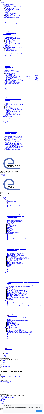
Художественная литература (12, 203)
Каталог (6, 200)
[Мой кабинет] (1, 195)
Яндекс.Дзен (5, 362)
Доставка (2, 401)
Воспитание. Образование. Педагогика (15, 302)
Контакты (2, 398)
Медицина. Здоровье (11, 289)
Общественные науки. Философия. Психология (16, 249)
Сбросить (6, 394)
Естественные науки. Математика (14, 262)
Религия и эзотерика (11, 235)
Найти (2, 409)
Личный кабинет (3, 174)
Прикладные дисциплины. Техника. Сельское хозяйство (18, 274)
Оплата (1, 400)
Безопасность (3, 402)
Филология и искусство (12, 308)
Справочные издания (11, 225)
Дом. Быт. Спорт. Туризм (12, 316)
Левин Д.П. (7, 382)
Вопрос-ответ (3, 404)
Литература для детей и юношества (14, 329)
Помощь (2, 403)
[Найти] (0, 375)
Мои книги (2, 175)
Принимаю (39, 411)
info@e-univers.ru (5, 360)
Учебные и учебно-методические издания (15, 216)
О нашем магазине (8, 349)
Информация (3, 399)
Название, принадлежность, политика (7, 397)
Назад (6, 199)
